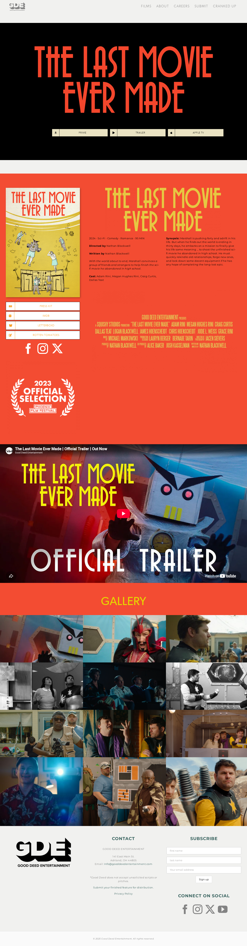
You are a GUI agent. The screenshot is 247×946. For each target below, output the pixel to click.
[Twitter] (210, 909)
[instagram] (42, 348)
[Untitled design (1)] (43, 361)
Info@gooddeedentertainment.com (128, 863)
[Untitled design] (43, 189)
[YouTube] (223, 909)
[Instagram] (198, 909)
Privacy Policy (123, 893)
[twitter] (57, 348)
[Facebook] (185, 909)
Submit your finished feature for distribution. (123, 887)
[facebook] (28, 348)
